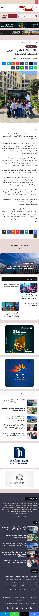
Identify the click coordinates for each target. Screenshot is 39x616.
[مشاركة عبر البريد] (18, 67)
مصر (35, 589)
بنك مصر (6, 585)
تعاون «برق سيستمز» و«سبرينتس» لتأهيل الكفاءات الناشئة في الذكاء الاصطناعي (11, 314)
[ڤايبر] (26, 67)
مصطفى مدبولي (28, 589)
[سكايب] (9, 63)
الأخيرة (32, 393)
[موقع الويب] (19, 249)
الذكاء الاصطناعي (22, 582)
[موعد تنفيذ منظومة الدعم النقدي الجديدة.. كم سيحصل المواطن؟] (32, 410)
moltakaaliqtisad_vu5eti (30, 58)
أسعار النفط (25, 576)
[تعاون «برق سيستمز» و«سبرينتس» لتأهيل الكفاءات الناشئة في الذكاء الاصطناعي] (10, 306)
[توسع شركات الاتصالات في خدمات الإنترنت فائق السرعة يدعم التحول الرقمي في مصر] (28, 288)
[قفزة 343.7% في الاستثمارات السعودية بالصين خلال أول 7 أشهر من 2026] (32, 435)
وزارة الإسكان (18, 589)
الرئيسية (33, 42)
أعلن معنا (27, 603)
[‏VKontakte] (9, 232)
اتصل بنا (21, 603)
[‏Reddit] (13, 63)
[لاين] (22, 67)
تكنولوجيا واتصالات (25, 42)
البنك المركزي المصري (31, 579)
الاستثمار (17, 576)
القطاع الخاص (14, 585)
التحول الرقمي (9, 579)
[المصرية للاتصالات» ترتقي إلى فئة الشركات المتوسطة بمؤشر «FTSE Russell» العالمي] (32, 419)
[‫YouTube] (18, 517)
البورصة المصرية (19, 579)
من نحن (6, 603)
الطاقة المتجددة (33, 585)
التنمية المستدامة (32, 582)
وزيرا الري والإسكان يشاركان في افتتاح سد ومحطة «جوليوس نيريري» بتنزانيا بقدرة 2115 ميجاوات (14, 427)
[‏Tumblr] (22, 63)
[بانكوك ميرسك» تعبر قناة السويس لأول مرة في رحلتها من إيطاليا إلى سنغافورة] (32, 402)
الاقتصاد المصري (9, 576)
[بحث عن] (37, 9)
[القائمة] (2, 9)
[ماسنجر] (4, 63)
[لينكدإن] (26, 63)
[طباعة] (13, 67)
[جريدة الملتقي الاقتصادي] (26, 8)
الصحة (13, 582)
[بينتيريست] (18, 63)
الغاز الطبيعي (23, 585)
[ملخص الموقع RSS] (14, 517)
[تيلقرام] (31, 67)
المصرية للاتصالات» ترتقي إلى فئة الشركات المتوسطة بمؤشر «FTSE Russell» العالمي (15, 418)
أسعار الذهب (34, 576)
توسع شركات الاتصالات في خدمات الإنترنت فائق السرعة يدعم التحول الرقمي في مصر (29, 296)
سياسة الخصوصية (13, 603)
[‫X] (31, 63)
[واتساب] (35, 67)
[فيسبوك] (35, 63)
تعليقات (6, 393)
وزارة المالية (9, 589)
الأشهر (20, 393)
